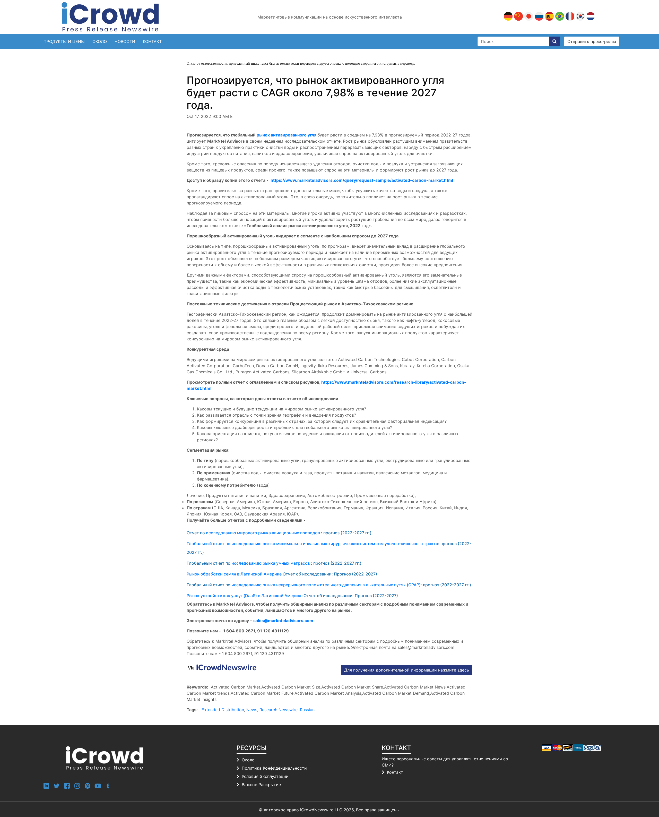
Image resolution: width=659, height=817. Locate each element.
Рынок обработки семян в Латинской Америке (234, 574)
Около (99, 41)
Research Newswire (278, 709)
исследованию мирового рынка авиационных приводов (263, 532)
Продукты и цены (64, 41)
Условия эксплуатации (265, 776)
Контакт (395, 772)
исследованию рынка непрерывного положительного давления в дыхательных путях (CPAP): (326, 584)
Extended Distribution (223, 709)
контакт (152, 41)
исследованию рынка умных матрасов (270, 563)
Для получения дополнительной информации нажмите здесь (406, 670)
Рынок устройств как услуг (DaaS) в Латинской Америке (244, 595)
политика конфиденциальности (274, 768)
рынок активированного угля (286, 134)
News (251, 709)
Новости (125, 41)
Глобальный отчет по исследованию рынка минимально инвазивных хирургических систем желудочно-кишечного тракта (312, 543)
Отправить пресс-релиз (591, 41)
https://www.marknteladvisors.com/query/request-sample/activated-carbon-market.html (362, 180)
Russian (307, 709)
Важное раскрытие (261, 784)
